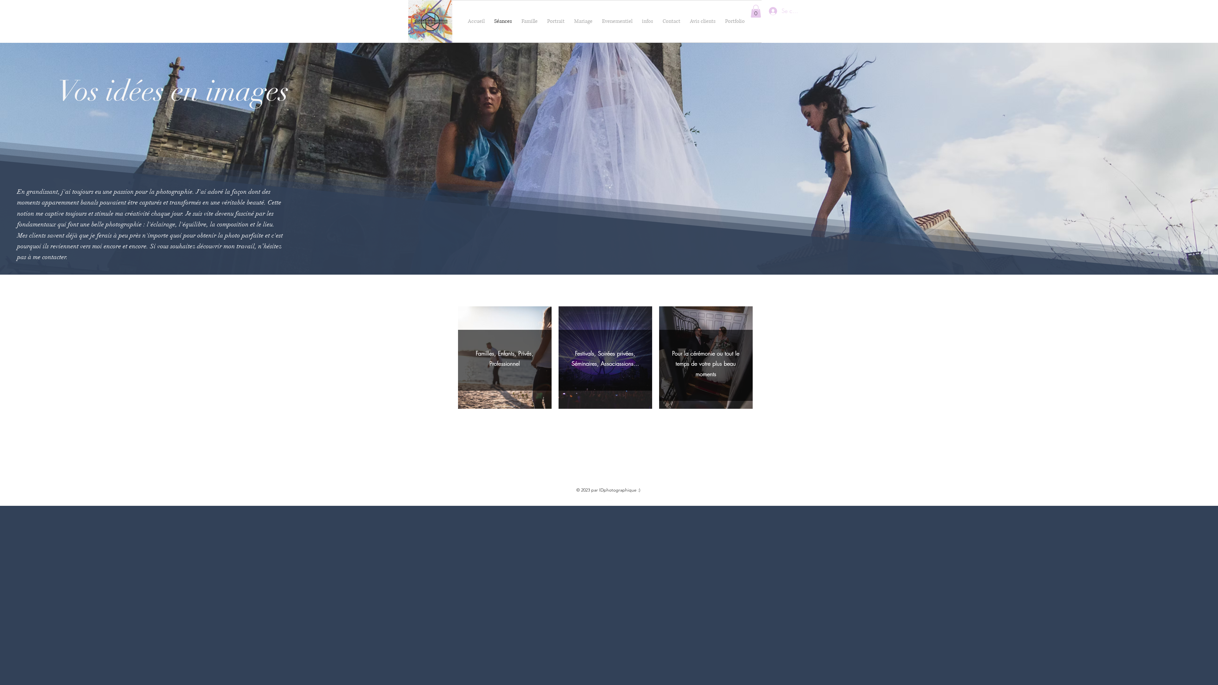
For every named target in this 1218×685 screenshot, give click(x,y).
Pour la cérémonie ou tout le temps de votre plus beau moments (705, 363)
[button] (755, 11)
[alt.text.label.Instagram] (610, 502)
